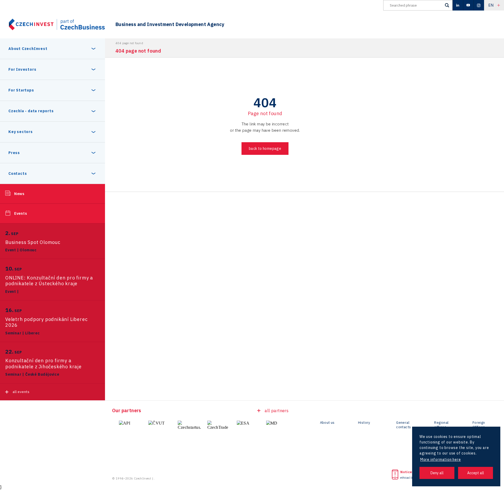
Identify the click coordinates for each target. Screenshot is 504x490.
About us (327, 423)
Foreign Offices (478, 425)
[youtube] (468, 5)
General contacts (403, 425)
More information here (440, 459)
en (491, 5)
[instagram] (479, 5)
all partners (276, 410)
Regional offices (441, 425)
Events (20, 213)
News (19, 193)
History (364, 423)
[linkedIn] (458, 5)
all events (21, 392)
